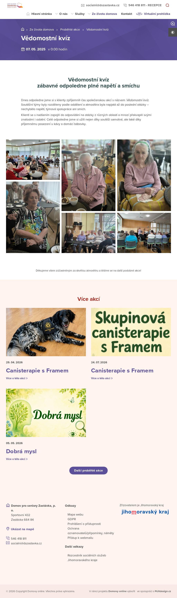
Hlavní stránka (41, 14)
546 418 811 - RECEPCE (145, 5)
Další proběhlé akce (88, 470)
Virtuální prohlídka (157, 14)
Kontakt (126, 14)
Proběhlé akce (70, 29)
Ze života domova (104, 14)
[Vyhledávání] (167, 5)
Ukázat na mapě (22, 529)
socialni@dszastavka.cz (102, 5)
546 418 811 (18, 539)
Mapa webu (75, 514)
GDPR (72, 519)
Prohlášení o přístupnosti (84, 524)
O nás (63, 14)
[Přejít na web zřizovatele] (145, 512)
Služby (80, 14)
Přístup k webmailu (80, 538)
